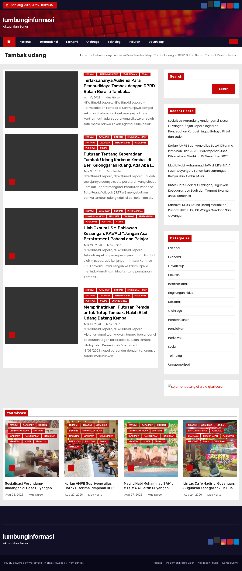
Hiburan (135, 42)
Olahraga (92, 42)
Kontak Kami (230, 563)
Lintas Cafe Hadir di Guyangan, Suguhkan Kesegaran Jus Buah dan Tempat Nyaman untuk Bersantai (199, 190)
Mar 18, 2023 (93, 324)
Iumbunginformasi (28, 19)
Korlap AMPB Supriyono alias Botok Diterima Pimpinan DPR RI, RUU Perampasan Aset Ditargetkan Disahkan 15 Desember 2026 (200, 151)
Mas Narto (112, 97)
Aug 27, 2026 (74, 495)
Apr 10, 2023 (92, 97)
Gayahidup (156, 42)
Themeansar (75, 563)
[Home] (9, 42)
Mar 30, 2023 (93, 171)
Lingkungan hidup (108, 74)
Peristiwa (90, 148)
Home (83, 55)
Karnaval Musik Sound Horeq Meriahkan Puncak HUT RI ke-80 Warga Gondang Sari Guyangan (199, 210)
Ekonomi (72, 42)
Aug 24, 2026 (193, 495)
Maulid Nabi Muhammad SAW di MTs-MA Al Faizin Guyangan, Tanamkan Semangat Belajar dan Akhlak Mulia (199, 170)
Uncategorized (119, 300)
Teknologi (114, 42)
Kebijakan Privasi (208, 563)
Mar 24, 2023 (93, 245)
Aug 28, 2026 (14, 495)
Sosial (145, 74)
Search (176, 76)
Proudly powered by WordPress (23, 563)
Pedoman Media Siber (180, 563)
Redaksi (158, 563)
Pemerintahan (130, 74)
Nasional (25, 42)
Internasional (49, 42)
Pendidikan (140, 142)
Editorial (174, 248)
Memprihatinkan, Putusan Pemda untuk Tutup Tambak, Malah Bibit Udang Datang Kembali (116, 313)
